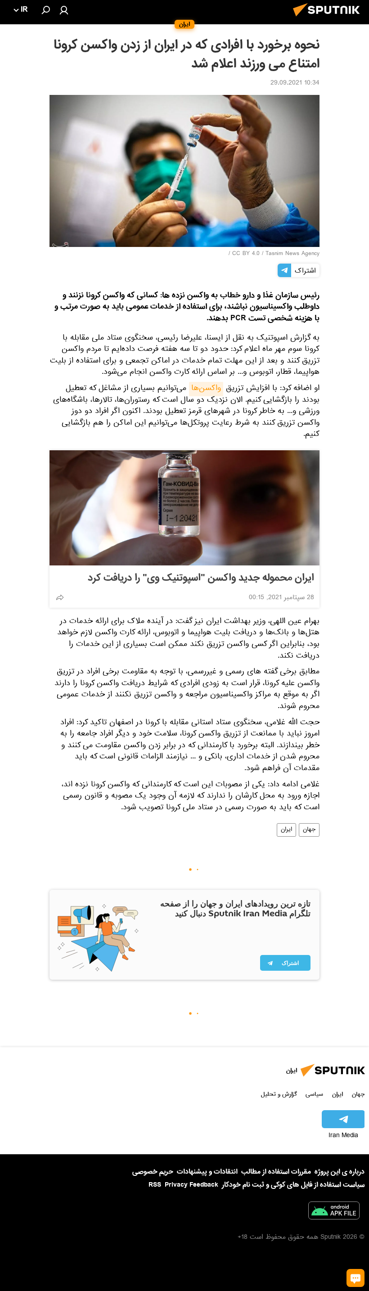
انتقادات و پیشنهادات (207, 1172)
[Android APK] (333, 1212)
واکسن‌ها (206, 389)
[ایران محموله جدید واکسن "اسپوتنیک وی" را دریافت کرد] (185, 507)
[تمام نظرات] (355, 1278)
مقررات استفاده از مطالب (276, 1171)
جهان (309, 830)
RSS (154, 1185)
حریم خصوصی (152, 1171)
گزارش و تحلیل (279, 1094)
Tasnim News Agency (293, 254)
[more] (60, 597)
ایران (286, 830)
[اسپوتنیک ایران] (329, 19)
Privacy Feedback (191, 1185)
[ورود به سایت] (64, 10)
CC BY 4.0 (246, 254)
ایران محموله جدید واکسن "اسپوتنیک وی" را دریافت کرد (201, 578)
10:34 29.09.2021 (295, 83)
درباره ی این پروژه (339, 1171)
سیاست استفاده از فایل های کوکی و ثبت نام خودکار (293, 1185)
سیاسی (314, 1094)
